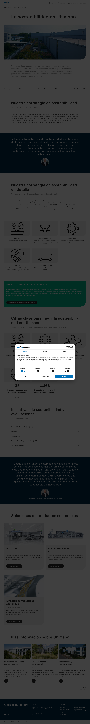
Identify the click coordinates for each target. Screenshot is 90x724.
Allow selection (45, 376)
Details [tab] (45, 351)
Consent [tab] (25, 351)
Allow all (64, 376)
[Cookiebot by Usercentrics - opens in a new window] (67, 347)
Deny (26, 376)
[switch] (37, 371)
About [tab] (64, 351)
